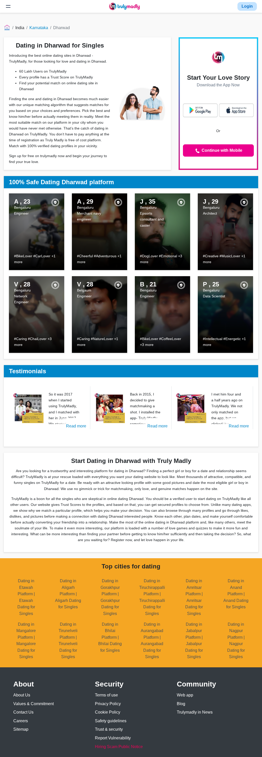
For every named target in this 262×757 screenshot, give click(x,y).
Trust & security (109, 729)
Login (247, 6)
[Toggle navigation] (8, 6)
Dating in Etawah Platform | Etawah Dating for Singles (26, 597)
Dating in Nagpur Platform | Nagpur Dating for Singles (236, 640)
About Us (21, 695)
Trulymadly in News (195, 712)
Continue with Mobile (221, 150)
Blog (181, 704)
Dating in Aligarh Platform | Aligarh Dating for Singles (68, 594)
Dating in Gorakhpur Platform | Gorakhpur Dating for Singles (110, 597)
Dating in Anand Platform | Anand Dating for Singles (235, 594)
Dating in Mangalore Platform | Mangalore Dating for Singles (26, 640)
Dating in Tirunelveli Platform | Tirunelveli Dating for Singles (68, 640)
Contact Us (23, 712)
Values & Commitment (33, 704)
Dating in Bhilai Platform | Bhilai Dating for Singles (110, 637)
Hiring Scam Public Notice (119, 746)
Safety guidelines (110, 721)
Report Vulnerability (113, 738)
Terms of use (106, 695)
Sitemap (20, 729)
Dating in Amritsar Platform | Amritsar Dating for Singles (194, 597)
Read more (76, 426)
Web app (185, 695)
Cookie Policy (107, 712)
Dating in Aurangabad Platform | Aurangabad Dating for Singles (152, 640)
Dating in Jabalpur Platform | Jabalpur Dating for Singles (194, 640)
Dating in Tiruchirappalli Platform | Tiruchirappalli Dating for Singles (152, 597)
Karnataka (38, 28)
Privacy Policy (108, 704)
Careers (20, 721)
